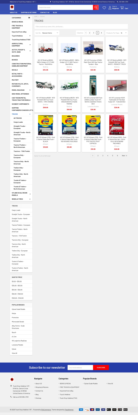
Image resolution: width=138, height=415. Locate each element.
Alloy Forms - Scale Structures (18, 327)
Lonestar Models (17, 345)
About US (13, 12)
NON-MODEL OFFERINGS (20, 94)
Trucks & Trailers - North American (20, 188)
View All (14, 353)
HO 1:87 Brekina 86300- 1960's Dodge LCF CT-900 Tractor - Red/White (45, 62)
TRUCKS (15, 114)
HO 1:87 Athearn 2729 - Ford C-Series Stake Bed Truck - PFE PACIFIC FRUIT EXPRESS (93, 140)
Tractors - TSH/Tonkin (22, 151)
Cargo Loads (18, 122)
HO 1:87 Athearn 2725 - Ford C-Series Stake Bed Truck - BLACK (45, 139)
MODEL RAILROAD (18, 90)
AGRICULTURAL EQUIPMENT (17, 45)
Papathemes (69, 410)
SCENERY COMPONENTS (20, 104)
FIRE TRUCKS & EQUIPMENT (17, 27)
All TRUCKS (18, 118)
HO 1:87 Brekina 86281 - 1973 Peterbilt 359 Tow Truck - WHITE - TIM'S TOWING (45, 100)
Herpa (14, 313)
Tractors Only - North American (21, 163)
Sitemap (38, 398)
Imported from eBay (19, 32)
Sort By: (38, 33)
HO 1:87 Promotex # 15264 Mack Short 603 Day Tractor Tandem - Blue (93, 62)
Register (115, 8)
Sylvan (14, 349)
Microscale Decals (18, 322)
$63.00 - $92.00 (17, 290)
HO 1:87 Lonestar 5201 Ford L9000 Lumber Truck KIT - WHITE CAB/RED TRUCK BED (93, 101)
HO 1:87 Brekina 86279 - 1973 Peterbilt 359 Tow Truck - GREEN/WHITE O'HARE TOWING (69, 101)
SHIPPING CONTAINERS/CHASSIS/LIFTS (22, 109)
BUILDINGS (16, 56)
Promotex (15, 317)
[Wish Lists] (104, 7)
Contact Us (44, 12)
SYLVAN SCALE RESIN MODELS (19, 194)
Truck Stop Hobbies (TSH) (21, 40)
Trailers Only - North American (21, 175)
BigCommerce (46, 410)
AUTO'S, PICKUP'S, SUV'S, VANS (18, 51)
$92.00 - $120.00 (17, 294)
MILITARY (15, 80)
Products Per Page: (113, 33)
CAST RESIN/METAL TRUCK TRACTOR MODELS (21, 99)
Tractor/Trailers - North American (20, 146)
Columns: (80, 33)
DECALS (15, 70)
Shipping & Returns (28, 12)
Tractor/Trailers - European (20, 140)
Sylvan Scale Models (18, 309)
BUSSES (15, 60)
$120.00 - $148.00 (18, 298)
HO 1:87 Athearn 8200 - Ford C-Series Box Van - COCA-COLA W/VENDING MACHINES (116, 140)
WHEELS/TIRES (17, 199)
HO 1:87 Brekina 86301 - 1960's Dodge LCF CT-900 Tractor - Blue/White (69, 62)
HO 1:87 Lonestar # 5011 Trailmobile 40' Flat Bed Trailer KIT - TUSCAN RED (116, 100)
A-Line (14, 336)
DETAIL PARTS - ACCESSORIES (17, 75)
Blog (55, 12)
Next (124, 155)
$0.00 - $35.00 (17, 281)
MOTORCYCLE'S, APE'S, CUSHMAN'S (20, 85)
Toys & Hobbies (17, 36)
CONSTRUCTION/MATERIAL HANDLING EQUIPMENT (21, 65)
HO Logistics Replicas (19, 341)
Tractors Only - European (19, 156)
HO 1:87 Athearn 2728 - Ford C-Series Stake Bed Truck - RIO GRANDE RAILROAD (69, 139)
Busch (14, 332)
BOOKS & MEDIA (17, 22)
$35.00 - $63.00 (17, 285)
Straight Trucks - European (20, 127)
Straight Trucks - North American (22, 133)
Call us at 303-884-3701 (20, 397)
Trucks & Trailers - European (20, 181)
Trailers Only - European (19, 169)
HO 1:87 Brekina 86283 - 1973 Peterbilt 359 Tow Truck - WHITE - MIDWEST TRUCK (116, 62)
